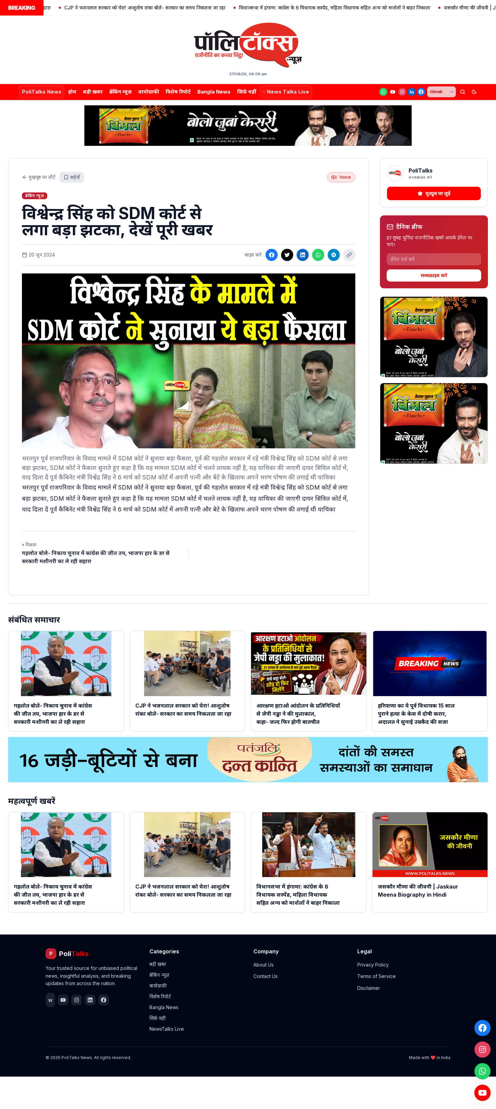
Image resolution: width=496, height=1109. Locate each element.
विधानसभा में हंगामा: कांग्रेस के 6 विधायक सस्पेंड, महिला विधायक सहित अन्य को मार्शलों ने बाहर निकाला (301, 7)
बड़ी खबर (93, 91)
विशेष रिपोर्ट (178, 91)
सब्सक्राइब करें (434, 275)
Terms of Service (376, 976)
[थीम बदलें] (474, 92)
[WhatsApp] (383, 92)
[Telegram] (334, 255)
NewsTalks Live (166, 1029)
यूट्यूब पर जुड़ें (437, 193)
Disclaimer (368, 988)
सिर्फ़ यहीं (246, 91)
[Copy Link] (349, 255)
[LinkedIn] (412, 92)
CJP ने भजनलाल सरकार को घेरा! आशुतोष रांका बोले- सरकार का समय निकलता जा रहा (112, 7)
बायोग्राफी (148, 91)
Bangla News (213, 91)
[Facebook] (421, 92)
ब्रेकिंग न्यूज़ (120, 91)
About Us (263, 965)
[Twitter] (287, 255)
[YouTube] (393, 92)
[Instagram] (402, 92)
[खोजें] (462, 92)
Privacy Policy (373, 965)
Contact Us (265, 976)
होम (72, 91)
